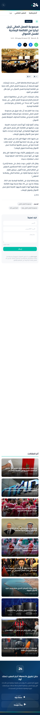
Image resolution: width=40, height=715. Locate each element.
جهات (10, 12)
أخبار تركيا (28, 21)
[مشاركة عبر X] (25, 44)
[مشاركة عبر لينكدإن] (19, 44)
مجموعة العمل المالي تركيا (29, 208)
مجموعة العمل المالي (25, 204)
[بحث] (3, 5)
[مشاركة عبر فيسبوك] (30, 44)
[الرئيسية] (36, 21)
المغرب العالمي (20, 12)
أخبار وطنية (33, 12)
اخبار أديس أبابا (14, 208)
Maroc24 (33, 38)
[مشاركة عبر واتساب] (36, 44)
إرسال (20, 249)
